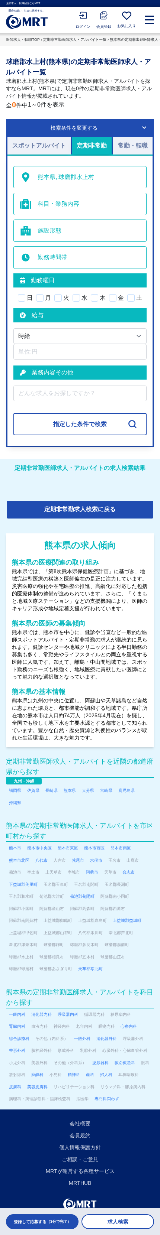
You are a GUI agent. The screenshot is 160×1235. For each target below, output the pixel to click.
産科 (90, 1074)
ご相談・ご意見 (80, 1159)
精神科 (74, 1074)
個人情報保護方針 (80, 1147)
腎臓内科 (17, 1026)
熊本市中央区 (39, 848)
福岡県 (15, 790)
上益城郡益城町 (127, 920)
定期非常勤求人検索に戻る (80, 509)
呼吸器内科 (68, 1014)
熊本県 (70, 790)
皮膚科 (15, 1087)
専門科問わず (107, 1098)
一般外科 (82, 1038)
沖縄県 (15, 802)
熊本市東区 (68, 848)
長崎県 (51, 790)
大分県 (88, 790)
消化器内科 (41, 1014)
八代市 (41, 860)
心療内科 (129, 1026)
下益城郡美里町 (23, 884)
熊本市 (15, 848)
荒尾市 (78, 860)
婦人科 (106, 1074)
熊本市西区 (94, 848)
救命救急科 (125, 1062)
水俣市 (96, 860)
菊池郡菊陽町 (82, 896)
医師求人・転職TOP (23, 40)
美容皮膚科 (37, 1087)
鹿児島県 (126, 790)
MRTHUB (80, 1183)
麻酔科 (37, 1074)
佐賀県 (33, 790)
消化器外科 (106, 1038)
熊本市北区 (19, 860)
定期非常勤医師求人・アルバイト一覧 (74, 40)
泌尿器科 (100, 1062)
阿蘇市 (92, 872)
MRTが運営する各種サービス (80, 1171)
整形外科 (17, 1050)
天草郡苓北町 (90, 968)
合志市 (128, 872)
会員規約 (80, 1135)
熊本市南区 (121, 848)
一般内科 (17, 1014)
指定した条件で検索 (80, 424)
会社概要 (80, 1124)
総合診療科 (19, 1038)
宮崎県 (106, 790)
